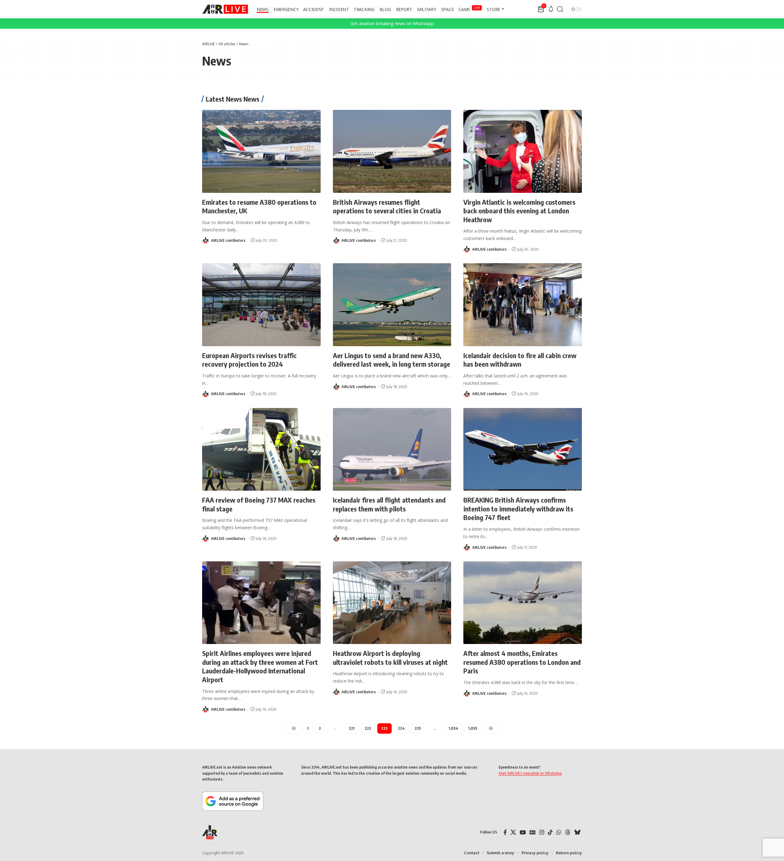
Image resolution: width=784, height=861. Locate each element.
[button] (560, 9)
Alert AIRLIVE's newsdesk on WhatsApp (530, 773)
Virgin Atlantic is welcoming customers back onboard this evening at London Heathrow (519, 211)
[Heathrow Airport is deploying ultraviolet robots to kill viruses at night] (392, 602)
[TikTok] (550, 832)
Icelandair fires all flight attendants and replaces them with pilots (389, 504)
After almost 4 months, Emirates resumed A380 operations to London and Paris (522, 662)
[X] (513, 832)
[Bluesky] (577, 832)
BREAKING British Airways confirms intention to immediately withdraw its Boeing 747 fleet (518, 509)
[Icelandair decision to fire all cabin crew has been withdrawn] (522, 304)
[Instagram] (542, 832)
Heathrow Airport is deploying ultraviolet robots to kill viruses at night (390, 657)
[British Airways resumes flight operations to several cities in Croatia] (392, 151)
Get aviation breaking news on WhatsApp (392, 23)
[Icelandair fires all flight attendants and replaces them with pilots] (392, 449)
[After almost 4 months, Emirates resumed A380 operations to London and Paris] (522, 602)
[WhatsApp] (559, 832)
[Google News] (532, 832)
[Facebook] (505, 832)
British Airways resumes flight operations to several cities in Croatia (387, 206)
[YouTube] (522, 832)
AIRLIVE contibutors (228, 240)
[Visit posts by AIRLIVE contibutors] (205, 240)
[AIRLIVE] (225, 9)
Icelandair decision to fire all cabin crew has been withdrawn (519, 360)
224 (401, 728)
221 (352, 728)
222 (368, 728)
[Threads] (568, 832)
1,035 (472, 728)
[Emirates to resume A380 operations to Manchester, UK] (261, 151)
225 (418, 728)
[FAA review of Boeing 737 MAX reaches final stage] (261, 449)
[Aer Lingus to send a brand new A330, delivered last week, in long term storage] (392, 304)
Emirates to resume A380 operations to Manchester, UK (259, 206)
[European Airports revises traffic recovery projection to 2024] (261, 304)
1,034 (453, 728)
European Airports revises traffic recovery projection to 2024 (249, 360)
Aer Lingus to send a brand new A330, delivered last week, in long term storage (391, 360)
